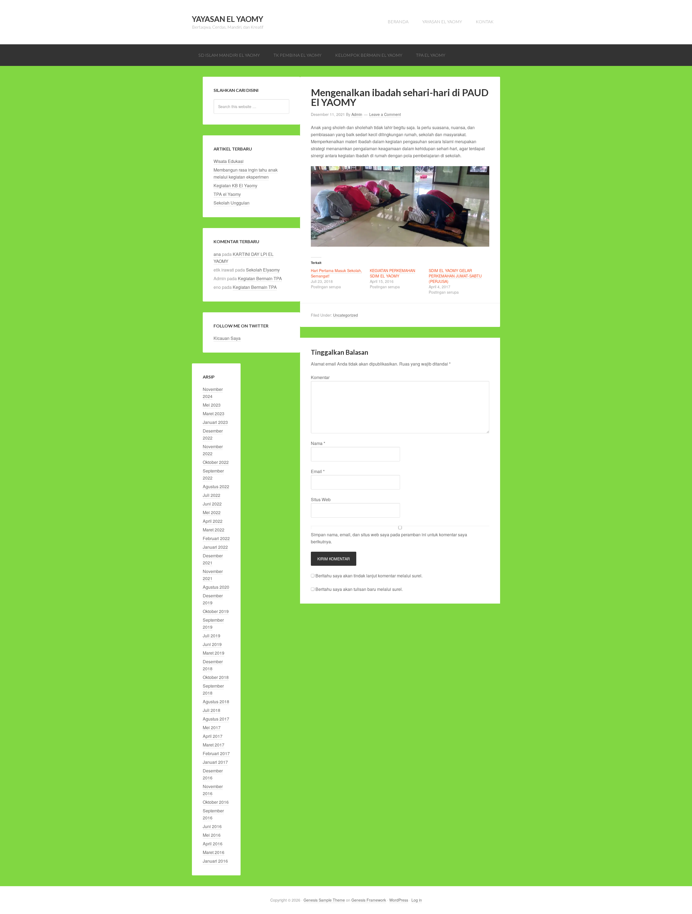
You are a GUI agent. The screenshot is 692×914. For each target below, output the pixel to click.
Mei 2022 (212, 512)
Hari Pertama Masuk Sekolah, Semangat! (336, 273)
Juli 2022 (211, 495)
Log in (416, 900)
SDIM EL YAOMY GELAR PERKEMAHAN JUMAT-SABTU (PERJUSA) (455, 276)
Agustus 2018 (216, 701)
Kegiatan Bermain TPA (260, 278)
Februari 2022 (216, 538)
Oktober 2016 (216, 802)
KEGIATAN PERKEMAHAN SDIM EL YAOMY (392, 273)
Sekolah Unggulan (231, 203)
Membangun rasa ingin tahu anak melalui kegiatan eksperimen (246, 173)
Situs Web (321, 499)
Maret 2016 (213, 852)
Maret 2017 (213, 745)
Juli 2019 (211, 635)
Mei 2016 (212, 835)
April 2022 (212, 521)
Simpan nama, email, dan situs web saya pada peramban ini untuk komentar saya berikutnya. (389, 538)
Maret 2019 (213, 653)
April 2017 (212, 736)
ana (217, 254)
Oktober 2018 (216, 677)
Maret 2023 (213, 413)
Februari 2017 (216, 753)
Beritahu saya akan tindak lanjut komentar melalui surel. (368, 575)
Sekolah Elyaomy (263, 270)
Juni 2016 (212, 826)
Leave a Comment (385, 114)
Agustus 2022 (216, 486)
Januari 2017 (215, 762)
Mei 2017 (212, 727)
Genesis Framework (368, 900)
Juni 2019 (212, 644)
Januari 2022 (215, 547)
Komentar (320, 377)
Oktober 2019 (216, 611)
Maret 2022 (213, 530)
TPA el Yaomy (227, 194)
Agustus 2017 (216, 719)
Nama (318, 443)
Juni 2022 (212, 504)
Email (318, 471)
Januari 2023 (215, 422)
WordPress (398, 900)
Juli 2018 (211, 710)
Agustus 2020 (216, 587)
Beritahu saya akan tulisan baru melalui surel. (359, 589)
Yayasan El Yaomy (227, 19)
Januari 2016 (215, 861)
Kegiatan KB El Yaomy (235, 185)
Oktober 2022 (216, 462)
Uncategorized (345, 315)
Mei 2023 (212, 405)
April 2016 (212, 844)
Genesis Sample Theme (324, 900)
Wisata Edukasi (229, 161)
